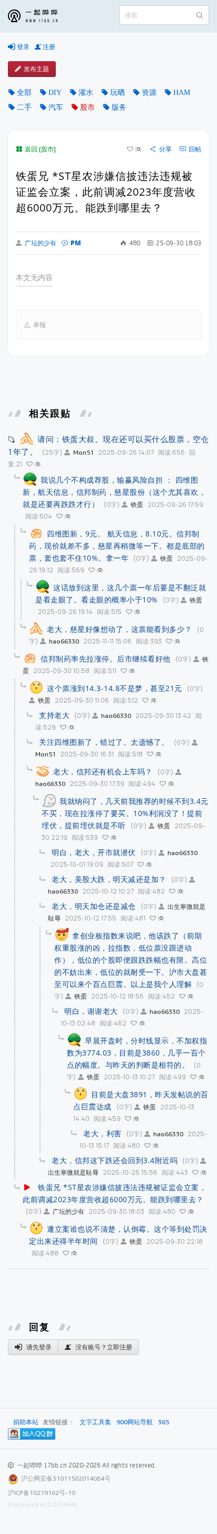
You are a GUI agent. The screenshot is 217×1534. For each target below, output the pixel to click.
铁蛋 (137, 505)
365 (163, 1422)
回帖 (195, 149)
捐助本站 (25, 1422)
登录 (22, 47)
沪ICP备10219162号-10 (41, 1493)
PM (76, 242)
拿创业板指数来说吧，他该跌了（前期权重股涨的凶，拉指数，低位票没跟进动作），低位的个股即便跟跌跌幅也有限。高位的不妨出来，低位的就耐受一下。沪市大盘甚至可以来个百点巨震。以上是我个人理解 (130, 960)
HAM (181, 92)
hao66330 (64, 641)
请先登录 (38, 1347)
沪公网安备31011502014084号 (66, 1478)
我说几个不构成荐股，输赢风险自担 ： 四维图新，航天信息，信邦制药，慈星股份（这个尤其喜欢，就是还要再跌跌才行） (114, 492)
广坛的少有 (40, 243)
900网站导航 (134, 1422)
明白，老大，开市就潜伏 (94, 852)
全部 (24, 92)
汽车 (55, 107)
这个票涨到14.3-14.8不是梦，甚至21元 (114, 688)
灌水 (85, 92)
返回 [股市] (40, 149)
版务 (119, 107)
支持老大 (54, 715)
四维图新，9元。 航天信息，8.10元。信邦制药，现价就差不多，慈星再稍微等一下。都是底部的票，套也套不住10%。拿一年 (117, 546)
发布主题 (36, 69)
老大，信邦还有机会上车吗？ (103, 771)
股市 (87, 107)
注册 (48, 47)
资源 (149, 92)
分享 (165, 149)
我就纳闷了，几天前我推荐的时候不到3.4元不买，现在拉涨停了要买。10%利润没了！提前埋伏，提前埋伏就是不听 (125, 813)
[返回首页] (40, 16)
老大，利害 (102, 1133)
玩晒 (117, 92)
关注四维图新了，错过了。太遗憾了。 (104, 742)
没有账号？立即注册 (103, 1347)
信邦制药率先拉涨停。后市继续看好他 (106, 659)
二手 (24, 107)
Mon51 (83, 452)
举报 (39, 325)
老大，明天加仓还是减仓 (94, 906)
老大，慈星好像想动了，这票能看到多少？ (119, 629)
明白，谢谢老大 (91, 1011)
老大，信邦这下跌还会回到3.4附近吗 (114, 1160)
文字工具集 (95, 1422)
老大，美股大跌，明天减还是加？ (109, 879)
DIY (55, 92)
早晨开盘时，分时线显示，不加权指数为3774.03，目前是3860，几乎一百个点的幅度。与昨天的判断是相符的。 (137, 1053)
